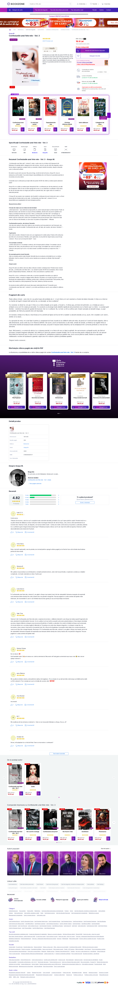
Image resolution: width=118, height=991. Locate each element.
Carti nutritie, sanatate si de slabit (28, 888)
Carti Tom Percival (22, 925)
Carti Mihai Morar (29, 923)
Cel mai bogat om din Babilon (90, 959)
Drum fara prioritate (48, 966)
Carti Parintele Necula (52, 891)
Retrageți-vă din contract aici (27, 977)
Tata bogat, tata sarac (43, 962)
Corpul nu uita (61, 959)
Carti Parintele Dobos (66, 921)
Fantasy (11, 913)
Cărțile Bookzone (13, 911)
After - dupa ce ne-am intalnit (61, 947)
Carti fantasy (100, 884)
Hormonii (59, 938)
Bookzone (34, 152)
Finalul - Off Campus (69, 949)
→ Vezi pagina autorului (34, 483)
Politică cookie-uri (78, 974)
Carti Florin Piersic (102, 925)
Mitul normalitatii (79, 949)
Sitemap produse (93, 972)
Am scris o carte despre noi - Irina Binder (86, 951)
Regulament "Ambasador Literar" (44, 974)
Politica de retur (67, 972)
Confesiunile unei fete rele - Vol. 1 (38, 480)
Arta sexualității (13, 962)
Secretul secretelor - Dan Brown (91, 953)
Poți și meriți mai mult (80, 397)
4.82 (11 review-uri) (48, 41)
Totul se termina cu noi (55, 962)
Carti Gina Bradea (101, 921)
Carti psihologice (13, 888)
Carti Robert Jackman (40, 923)
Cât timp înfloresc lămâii (69, 934)
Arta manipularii (70, 959)
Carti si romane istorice (29, 915)
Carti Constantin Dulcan (99, 891)
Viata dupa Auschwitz (14, 959)
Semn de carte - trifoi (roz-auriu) (66, 936)
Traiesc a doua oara (48, 947)
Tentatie (72, 951)
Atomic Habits (35, 964)
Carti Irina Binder (95, 923)
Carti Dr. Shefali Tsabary (66, 923)
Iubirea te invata (79, 959)
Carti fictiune (40, 884)
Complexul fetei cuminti (75, 947)
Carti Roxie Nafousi (78, 921)
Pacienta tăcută (98, 964)
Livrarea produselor (56, 972)
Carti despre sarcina (50, 913)
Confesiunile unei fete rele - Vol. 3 (63, 352)
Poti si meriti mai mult (76, 953)
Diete (42, 913)
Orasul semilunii (38, 947)
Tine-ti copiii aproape (14, 953)
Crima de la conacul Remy (34, 951)
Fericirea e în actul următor (101, 397)
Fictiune (67, 911)
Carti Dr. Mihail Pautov (37, 928)
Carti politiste (90, 884)
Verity (104, 964)
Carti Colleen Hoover (33, 925)
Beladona (43, 951)
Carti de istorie (28, 891)
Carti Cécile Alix (82, 925)
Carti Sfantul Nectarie (49, 928)
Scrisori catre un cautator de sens (87, 938)
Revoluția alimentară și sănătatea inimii (18, 934)
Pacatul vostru (100, 938)
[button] (109, 115)
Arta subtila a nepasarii (87, 964)
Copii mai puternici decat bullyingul (18, 951)
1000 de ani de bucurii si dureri (90, 947)
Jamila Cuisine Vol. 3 (49, 953)
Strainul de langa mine (102, 962)
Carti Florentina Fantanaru (89, 921)
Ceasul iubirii (12, 947)
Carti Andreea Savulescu (52, 923)
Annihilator (85, 831)
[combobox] (48, 4)
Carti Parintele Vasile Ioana (83, 891)
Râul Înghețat (16, 397)
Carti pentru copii (39, 891)
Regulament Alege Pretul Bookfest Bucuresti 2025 (21, 974)
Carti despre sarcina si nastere (56, 888)
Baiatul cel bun (51, 951)
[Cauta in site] (70, 4)
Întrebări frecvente (36, 972)
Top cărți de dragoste (41, 10)
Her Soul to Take (68, 831)
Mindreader (65, 938)
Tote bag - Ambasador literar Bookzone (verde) (44, 938)
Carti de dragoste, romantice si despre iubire (72, 884)
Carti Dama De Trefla (92, 925)
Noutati (95, 10)
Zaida (49, 480)
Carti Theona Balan (27, 928)
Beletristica (37, 911)
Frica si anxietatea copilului (98, 949)
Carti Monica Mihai (86, 923)
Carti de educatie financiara (63, 913)
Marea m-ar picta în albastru (55, 934)
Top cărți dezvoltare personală (59, 10)
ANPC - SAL (16, 977)
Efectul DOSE (79, 934)
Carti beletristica (13, 884)
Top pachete (22, 911)
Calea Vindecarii (101, 951)
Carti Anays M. (67, 925)
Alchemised (59, 397)
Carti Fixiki (74, 925)
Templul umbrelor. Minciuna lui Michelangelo (32, 953)
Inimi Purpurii (87, 949)
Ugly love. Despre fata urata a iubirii (71, 962)
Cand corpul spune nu (37, 959)
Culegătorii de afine (14, 941)
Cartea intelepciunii (26, 964)
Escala (100, 959)
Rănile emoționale (13, 966)
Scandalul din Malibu (36, 949)
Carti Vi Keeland (13, 925)
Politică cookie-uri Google (91, 974)
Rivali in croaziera (26, 949)
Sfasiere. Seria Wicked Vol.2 (62, 951)
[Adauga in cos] (22, 129)
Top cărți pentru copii (77, 10)
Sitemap (85, 972)
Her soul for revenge (33, 831)
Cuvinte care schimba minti (50, 959)
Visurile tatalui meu (28, 947)
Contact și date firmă (59, 974)
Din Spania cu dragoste (15, 949)
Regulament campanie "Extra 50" (17, 972)
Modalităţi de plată (77, 972)
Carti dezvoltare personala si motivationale (52, 911)
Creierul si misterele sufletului (62, 953)
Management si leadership (15, 915)
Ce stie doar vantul (41, 936)
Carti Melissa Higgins (57, 925)
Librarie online (10, 30)
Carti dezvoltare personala (27, 884)
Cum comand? (46, 972)
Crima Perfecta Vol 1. (26, 959)
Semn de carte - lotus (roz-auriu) (91, 934)
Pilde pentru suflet (73, 938)
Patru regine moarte (58, 949)
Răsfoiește (35, 80)
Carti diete (43, 888)
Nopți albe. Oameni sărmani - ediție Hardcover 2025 (22, 936)
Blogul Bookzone (104, 974)
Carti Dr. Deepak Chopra (15, 928)
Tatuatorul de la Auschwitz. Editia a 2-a (71, 964)
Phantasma (102, 831)
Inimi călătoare (83, 122)
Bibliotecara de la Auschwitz (26, 966)
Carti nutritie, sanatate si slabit (31, 913)
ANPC (10, 977)
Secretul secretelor (38, 397)
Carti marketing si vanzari (15, 891)
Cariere (101, 10)
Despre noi (69, 974)
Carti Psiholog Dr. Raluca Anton (16, 923)
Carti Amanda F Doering (45, 925)
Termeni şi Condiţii (103, 972)
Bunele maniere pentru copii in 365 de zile (50, 964)
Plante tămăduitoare (26, 938)
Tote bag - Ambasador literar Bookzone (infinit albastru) (90, 936)
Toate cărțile (30, 911)
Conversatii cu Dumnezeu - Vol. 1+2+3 (27, 962)
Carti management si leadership (91, 888)
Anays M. (12, 33)
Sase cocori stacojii (47, 949)
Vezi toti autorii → (106, 848)
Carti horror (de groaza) (52, 884)
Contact (108, 10)
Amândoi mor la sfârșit (14, 964)
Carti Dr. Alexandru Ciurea (67, 891)
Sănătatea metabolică (14, 938)
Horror (71, 911)
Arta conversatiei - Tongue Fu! (88, 962)
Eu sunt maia (19, 947)
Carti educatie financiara (73, 888)
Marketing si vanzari (94, 913)
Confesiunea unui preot (50, 831)
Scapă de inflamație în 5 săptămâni (38, 934)
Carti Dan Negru (77, 923)
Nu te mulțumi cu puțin (52, 936)
